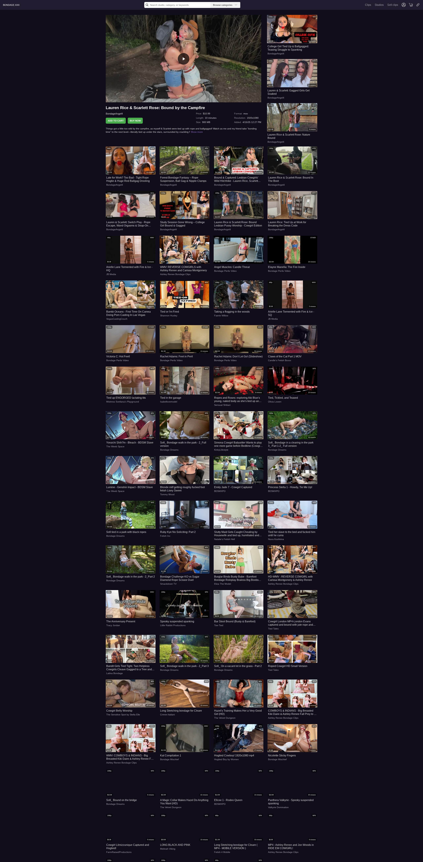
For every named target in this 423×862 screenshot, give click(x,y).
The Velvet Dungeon (224, 718)
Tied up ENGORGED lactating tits (126, 397)
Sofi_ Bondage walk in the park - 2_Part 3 (184, 666)
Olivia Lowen (274, 401)
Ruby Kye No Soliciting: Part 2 (178, 532)
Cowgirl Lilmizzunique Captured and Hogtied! (127, 846)
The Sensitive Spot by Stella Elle (123, 714)
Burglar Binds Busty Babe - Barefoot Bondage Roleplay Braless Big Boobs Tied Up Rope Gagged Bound (236, 578)
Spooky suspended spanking (177, 621)
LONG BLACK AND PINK (175, 844)
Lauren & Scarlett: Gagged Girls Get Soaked (288, 92)
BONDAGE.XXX (11, 5)
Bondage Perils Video (225, 271)
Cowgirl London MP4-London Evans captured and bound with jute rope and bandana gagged (290, 623)
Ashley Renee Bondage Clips (175, 274)
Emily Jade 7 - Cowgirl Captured (233, 487)
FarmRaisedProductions (119, 852)
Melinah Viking (167, 848)
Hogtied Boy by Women (226, 759)
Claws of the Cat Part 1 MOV (285, 356)
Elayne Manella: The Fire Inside (286, 267)
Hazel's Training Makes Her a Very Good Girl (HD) (238, 712)
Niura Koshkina (276, 539)
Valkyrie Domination (278, 807)
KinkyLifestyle (221, 449)
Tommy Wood (167, 494)
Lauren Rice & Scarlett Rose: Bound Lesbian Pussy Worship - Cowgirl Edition (238, 224)
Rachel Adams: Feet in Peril (176, 356)
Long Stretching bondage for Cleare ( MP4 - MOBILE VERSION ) (235, 846)
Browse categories (222, 5)
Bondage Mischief (169, 759)
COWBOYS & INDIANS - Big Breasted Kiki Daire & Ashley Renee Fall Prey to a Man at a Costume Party (291, 712)
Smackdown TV (168, 583)
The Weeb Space (115, 446)
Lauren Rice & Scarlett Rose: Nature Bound (289, 136)
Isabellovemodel (168, 401)
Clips (368, 4)
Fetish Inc (165, 536)
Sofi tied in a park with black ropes (126, 532)
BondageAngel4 (114, 113)
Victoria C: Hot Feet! (118, 356)
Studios (379, 4)
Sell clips (392, 4)
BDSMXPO (220, 491)
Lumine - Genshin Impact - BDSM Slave (129, 487)
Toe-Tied (218, 625)
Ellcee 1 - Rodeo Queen (228, 800)
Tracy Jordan (113, 625)
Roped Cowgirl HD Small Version (287, 666)
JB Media (111, 274)
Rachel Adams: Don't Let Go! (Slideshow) (238, 356)
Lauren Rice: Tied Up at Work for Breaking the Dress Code (287, 224)
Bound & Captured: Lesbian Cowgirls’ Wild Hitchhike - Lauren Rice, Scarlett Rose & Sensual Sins (236, 179)
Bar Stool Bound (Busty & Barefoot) (234, 621)
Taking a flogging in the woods (232, 311)
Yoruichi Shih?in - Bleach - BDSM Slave (129, 442)
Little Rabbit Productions (173, 625)
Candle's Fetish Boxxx (279, 360)
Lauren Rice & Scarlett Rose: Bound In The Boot (290, 179)
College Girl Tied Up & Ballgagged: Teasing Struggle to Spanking (288, 48)
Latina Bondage (114, 673)
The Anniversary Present (120, 621)
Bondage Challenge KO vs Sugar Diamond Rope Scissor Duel (179, 578)
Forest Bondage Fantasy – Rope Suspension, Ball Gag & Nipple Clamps (183, 179)
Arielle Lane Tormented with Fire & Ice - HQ (129, 269)
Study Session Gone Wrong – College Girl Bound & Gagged (182, 224)
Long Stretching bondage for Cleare (181, 710)
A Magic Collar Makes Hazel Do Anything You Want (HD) (184, 802)
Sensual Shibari (222, 405)
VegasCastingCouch (116, 319)
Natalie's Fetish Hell (224, 539)
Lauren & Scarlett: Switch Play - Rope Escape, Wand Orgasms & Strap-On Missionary (128, 224)
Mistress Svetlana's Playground (122, 401)
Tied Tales (273, 628)
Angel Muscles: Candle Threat (232, 267)
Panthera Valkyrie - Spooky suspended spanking (291, 802)
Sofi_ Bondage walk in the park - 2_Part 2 (130, 576)
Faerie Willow (221, 315)
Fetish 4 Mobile (222, 852)
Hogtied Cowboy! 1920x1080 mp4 (234, 755)
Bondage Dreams (169, 449)
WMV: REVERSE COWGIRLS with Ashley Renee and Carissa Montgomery (183, 269)
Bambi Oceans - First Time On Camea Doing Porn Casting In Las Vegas (128, 313)
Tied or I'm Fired (169, 311)
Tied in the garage (170, 397)
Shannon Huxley (168, 315)
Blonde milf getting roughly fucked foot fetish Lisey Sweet (182, 489)
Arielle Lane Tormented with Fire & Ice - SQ (291, 313)
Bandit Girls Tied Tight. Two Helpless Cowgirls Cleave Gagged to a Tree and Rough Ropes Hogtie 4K (129, 668)
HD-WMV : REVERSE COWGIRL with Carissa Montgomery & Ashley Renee (290, 578)
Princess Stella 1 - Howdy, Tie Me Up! (290, 487)
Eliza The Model (222, 583)
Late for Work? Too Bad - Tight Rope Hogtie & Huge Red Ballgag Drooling (128, 179)
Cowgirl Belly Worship (119, 710)
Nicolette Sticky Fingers (282, 755)
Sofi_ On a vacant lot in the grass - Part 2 (238, 666)
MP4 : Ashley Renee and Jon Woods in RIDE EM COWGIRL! (291, 846)
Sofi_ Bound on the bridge (121, 800)
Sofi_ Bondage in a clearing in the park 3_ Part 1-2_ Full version (290, 444)
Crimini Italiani (167, 714)
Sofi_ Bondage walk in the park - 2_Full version (183, 444)
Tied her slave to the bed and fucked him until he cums (291, 534)
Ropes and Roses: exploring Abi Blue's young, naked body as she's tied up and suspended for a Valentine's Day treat (237, 399)
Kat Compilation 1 (170, 755)
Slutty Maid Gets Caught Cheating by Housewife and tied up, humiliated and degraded (236, 534)
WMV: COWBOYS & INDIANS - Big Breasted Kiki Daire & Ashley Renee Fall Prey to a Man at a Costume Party (130, 757)
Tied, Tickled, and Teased (283, 397)
